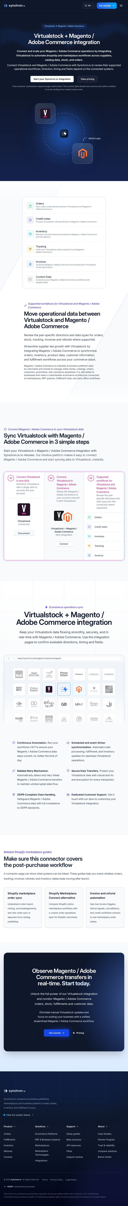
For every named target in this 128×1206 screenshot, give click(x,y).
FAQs (69, 1151)
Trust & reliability (106, 1145)
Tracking (41, 246)
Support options (74, 1157)
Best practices (73, 1139)
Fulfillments (9, 1139)
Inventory (41, 231)
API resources (73, 1145)
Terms (45, 1180)
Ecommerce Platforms (46, 1133)
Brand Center (104, 1157)
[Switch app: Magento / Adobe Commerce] (83, 154)
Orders (40, 203)
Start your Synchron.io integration (52, 79)
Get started (105, 5)
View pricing (87, 79)
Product (8, 1126)
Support (70, 1126)
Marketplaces (42, 1145)
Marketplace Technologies (42, 1153)
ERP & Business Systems (47, 1139)
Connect (64, 543)
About (101, 1126)
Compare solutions (107, 1151)
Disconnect (24, 533)
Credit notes (43, 218)
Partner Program (106, 1139)
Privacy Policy (56, 1180)
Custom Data (43, 276)
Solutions (40, 1126)
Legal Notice (71, 1180)
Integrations (41, 1160)
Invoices (41, 261)
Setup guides (73, 1133)
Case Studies (104, 1133)
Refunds (8, 1151)
